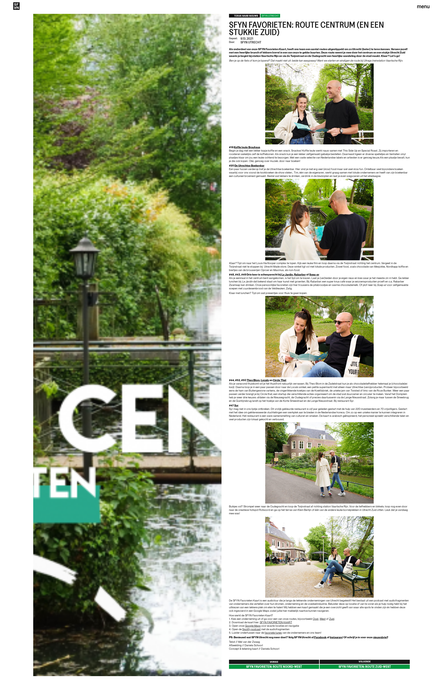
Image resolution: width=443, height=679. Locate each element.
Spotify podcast (251, 629)
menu (423, 6)
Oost (316, 618)
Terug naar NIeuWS (246, 15)
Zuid (331, 618)
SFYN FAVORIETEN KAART (276, 622)
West (323, 618)
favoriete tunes (273, 632)
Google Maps (253, 625)
